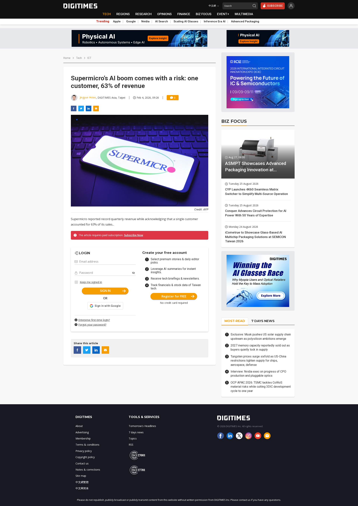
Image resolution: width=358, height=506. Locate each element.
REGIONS (123, 14)
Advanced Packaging (245, 21)
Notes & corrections (88, 469)
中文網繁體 (82, 482)
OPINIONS (164, 14)
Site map (81, 475)
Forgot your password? (92, 324)
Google (131, 21)
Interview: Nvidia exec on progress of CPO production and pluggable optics (258, 373)
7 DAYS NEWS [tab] (262, 321)
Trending (102, 21)
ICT (89, 57)
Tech (79, 57)
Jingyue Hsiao (88, 97)
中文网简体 (82, 488)
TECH (106, 14)
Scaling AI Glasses (186, 21)
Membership (83, 438)
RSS (131, 444)
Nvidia (145, 21)
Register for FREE (173, 296)
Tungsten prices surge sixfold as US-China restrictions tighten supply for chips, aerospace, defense (258, 361)
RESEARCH (143, 14)
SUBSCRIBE (275, 5)
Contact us (82, 463)
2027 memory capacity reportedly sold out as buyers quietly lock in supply (260, 347)
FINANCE (183, 14)
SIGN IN (105, 291)
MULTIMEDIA (244, 14)
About (79, 426)
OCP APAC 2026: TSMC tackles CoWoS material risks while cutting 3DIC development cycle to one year (261, 387)
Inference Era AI (214, 21)
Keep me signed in (91, 282)
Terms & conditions (87, 444)
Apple (117, 21)
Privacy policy (84, 451)
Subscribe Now (133, 235)
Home (66, 57)
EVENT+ (223, 14)
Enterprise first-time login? (94, 320)
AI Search (161, 21)
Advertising (82, 432)
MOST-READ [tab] (234, 321)
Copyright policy (85, 457)
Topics (133, 438)
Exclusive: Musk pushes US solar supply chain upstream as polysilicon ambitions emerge (261, 336)
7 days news (136, 432)
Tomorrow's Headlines (142, 426)
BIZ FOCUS (203, 14)
